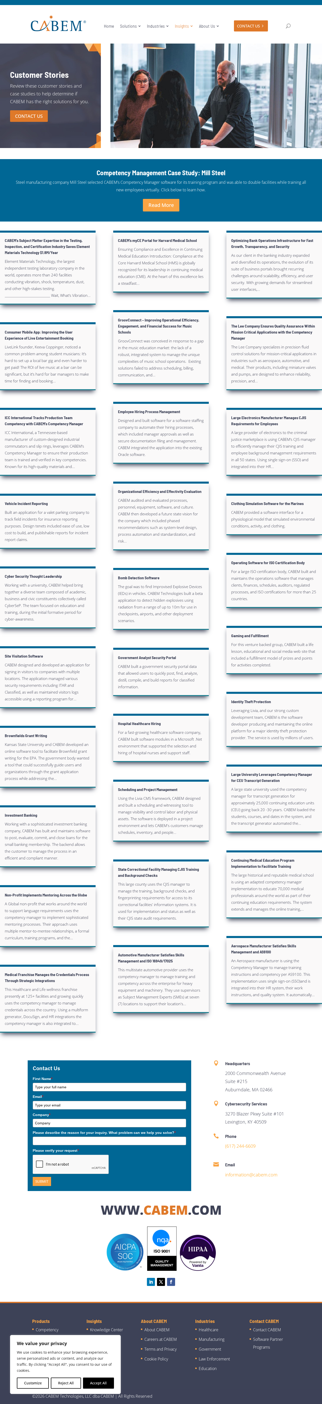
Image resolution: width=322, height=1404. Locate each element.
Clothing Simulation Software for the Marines (267, 503)
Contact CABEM (267, 1330)
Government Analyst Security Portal (147, 657)
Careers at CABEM (160, 1339)
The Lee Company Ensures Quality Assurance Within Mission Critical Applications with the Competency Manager (273, 331)
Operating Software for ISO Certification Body (268, 562)
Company (41, 1115)
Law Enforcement (214, 1359)
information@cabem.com (251, 1175)
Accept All (98, 1383)
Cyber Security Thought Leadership (33, 576)
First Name (42, 1079)
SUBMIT (42, 1181)
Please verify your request (56, 1150)
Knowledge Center (106, 1330)
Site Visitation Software (24, 656)
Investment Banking (21, 815)
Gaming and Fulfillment (250, 635)
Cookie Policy (156, 1359)
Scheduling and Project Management (147, 789)
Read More (161, 205)
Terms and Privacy (160, 1349)
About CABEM (157, 1330)
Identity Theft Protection (251, 701)
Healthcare (208, 1330)
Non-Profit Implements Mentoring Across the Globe (46, 894)
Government (210, 1349)
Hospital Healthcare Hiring (139, 723)
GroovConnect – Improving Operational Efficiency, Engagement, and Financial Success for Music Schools (158, 325)
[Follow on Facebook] (171, 1282)
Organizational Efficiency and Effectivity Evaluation (160, 491)
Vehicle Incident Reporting (26, 503)
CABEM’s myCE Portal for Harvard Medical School (157, 240)
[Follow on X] (161, 1282)
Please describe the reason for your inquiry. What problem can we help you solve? (104, 1133)
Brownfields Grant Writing (26, 735)
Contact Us (29, 116)
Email (38, 1097)
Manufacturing (211, 1339)
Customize (33, 1383)
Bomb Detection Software (138, 577)
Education (208, 1368)
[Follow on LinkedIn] (151, 1282)
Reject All (66, 1383)
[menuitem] (109, 26)
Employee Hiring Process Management (149, 411)
